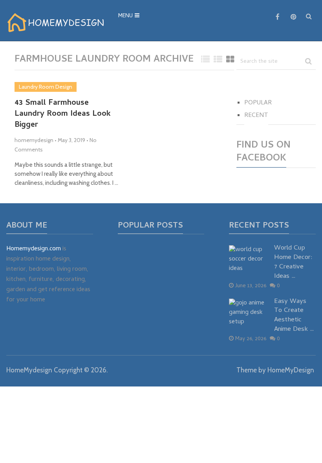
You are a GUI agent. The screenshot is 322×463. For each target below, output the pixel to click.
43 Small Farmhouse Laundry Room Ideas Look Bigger (63, 114)
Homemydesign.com (33, 249)
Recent (256, 116)
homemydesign (34, 140)
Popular (258, 103)
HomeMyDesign (290, 370)
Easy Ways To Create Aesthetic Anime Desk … (294, 316)
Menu (125, 16)
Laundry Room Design (45, 86)
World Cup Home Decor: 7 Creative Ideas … (293, 262)
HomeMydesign (29, 370)
